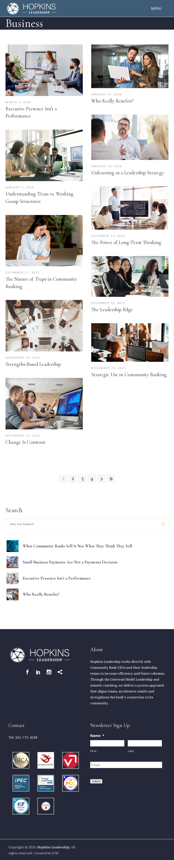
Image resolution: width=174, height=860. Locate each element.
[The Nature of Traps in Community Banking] (44, 240)
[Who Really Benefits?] (129, 66)
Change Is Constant (25, 442)
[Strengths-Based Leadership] (44, 325)
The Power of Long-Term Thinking (126, 242)
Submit (96, 781)
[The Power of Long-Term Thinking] (129, 208)
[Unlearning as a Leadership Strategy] (129, 137)
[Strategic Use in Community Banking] (129, 342)
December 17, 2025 (22, 272)
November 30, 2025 (23, 357)
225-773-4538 (26, 737)
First (93, 751)
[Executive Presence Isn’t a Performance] (44, 70)
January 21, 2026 (106, 94)
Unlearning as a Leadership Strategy (127, 173)
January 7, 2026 (20, 187)
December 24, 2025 (108, 236)
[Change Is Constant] (44, 403)
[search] (163, 524)
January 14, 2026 (106, 166)
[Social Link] (27, 672)
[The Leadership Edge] (129, 276)
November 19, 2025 (108, 368)
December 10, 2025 (108, 303)
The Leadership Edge (112, 310)
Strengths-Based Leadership (33, 364)
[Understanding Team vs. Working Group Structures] (44, 155)
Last (131, 751)
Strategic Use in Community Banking (129, 375)
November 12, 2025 (23, 435)
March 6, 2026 (18, 102)
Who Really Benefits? (112, 101)
